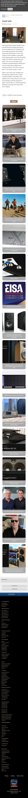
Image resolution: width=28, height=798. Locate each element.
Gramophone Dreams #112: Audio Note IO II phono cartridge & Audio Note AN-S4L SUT (14, 190)
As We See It (4, 673)
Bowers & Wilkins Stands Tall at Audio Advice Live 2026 (14, 453)
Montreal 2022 (4, 711)
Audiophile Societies (5, 750)
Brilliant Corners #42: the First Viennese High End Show (14, 424)
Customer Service (5, 756)
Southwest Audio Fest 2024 (7, 714)
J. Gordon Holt (4, 657)
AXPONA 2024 (4, 703)
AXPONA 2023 (4, 704)
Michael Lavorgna (6, 24)
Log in (4, 95)
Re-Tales (3, 683)
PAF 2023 (3, 720)
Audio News (4, 739)
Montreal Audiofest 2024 (6, 716)
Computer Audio (5, 626)
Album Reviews (4, 666)
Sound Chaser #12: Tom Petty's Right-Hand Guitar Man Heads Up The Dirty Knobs (14, 220)
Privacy (3, 760)
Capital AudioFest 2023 (6, 718)
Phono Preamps (5, 617)
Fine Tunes (4, 699)
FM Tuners (4, 637)
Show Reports (5, 702)
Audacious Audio (5, 655)
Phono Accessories (5, 642)
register (10, 95)
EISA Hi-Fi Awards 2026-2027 (14, 306)
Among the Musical (5, 672)
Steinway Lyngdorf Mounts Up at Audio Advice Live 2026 (14, 483)
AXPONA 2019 (4, 707)
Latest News (5, 738)
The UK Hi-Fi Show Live (6, 758)
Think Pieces (4, 733)
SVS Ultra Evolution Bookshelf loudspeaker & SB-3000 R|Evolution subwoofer (14, 336)
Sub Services (4, 770)
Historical (3, 734)
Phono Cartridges (5, 635)
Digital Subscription (5, 768)
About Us (3, 755)
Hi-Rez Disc (4, 623)
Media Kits (4, 759)
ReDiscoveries (4, 682)
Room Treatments (5, 645)
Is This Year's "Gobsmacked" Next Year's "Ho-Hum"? (14, 540)
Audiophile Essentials (6, 730)
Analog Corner (4, 689)
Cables (3, 641)
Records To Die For (5, 665)
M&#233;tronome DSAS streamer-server (14, 395)
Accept (10, 9)
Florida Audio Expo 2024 (6, 717)
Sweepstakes (4, 745)
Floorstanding (4, 603)
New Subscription (5, 766)
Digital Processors (5, 624)
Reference (3, 729)
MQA (2, 736)
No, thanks (4, 9)
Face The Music (5, 698)
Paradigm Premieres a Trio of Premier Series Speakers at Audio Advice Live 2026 (14, 366)
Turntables (4, 632)
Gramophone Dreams (6, 678)
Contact (13, 776)
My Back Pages (4, 679)
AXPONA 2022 (4, 706)
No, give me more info (10, 6)
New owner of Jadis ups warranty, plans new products (14, 159)
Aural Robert (4, 675)
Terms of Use (4, 762)
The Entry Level (4, 696)
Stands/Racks (4, 647)
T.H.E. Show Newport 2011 (14, 15)
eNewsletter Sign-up (5, 752)
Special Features (5, 727)
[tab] (14, 101)
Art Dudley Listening (5, 690)
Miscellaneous (4, 649)
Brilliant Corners (5, 676)
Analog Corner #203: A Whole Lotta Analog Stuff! (14, 250)
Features (3, 668)
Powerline (3, 644)
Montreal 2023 (4, 709)
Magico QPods (14, 278)
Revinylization (4, 685)
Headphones (4, 648)
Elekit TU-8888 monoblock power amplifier (14, 130)
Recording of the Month (6, 663)
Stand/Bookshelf (5, 604)
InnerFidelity (4, 658)
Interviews (3, 732)
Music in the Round (5, 695)
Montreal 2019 (4, 712)
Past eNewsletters (5, 741)
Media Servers (4, 627)
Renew (3, 769)
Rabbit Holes (4, 680)
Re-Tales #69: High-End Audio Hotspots (14, 511)
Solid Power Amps (5, 614)
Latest (14, 101)
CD (2, 621)
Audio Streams (4, 693)
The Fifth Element (5, 692)
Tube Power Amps (5, 611)
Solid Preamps (4, 613)
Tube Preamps (4, 610)
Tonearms (3, 634)
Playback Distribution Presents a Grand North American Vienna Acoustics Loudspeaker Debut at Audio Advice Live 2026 (14, 571)
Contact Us (4, 753)
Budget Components (6, 654)
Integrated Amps (5, 616)
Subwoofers (4, 606)
